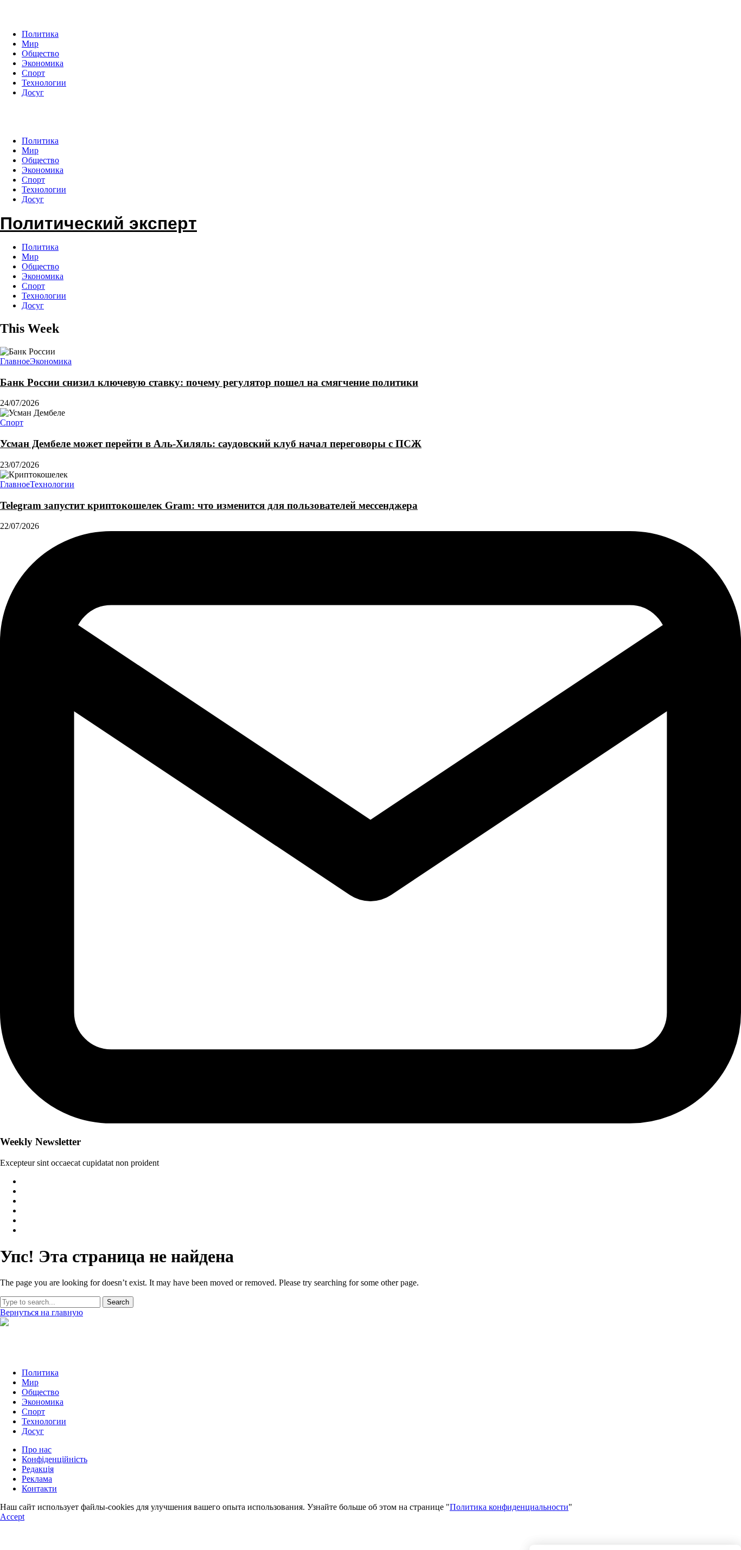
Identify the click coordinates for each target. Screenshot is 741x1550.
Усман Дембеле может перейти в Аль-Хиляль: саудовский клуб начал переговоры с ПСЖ (210, 443)
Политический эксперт (98, 116)
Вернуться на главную (41, 1312)
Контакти (39, 1488)
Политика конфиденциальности (509, 1507)
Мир (30, 256)
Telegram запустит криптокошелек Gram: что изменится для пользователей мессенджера (209, 505)
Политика (40, 246)
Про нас (37, 1449)
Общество (40, 266)
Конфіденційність (54, 1459)
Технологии (44, 295)
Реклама (37, 1478)
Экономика (42, 276)
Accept (12, 1516)
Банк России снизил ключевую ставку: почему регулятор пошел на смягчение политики (209, 382)
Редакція (38, 1469)
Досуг (33, 305)
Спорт (33, 285)
